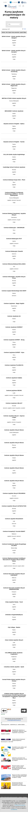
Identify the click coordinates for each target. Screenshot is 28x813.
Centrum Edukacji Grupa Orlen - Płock (14, 180)
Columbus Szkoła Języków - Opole (14, 667)
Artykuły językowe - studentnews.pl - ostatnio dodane (13, 724)
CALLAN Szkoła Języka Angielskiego (14, 154)
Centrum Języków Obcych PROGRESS (14, 493)
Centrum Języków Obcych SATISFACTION (14, 506)
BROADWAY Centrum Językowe (14, 111)
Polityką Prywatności (20, 805)
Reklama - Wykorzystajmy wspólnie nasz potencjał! (9, 797)
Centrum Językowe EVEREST (14, 327)
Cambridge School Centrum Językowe (14, 167)
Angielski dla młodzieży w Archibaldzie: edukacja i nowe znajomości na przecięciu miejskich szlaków (14, 732)
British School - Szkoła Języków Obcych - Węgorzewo (14, 85)
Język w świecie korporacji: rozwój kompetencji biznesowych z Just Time (13, 740)
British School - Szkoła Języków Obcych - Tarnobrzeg (14, 70)
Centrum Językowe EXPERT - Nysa (14, 352)
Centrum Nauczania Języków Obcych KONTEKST (14, 574)
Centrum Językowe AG (14, 316)
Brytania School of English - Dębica (14, 123)
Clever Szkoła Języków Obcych (14, 640)
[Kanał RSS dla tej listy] (8, 709)
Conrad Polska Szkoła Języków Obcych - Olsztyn (14, 680)
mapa (25, 28)
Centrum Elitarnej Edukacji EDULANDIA (14, 264)
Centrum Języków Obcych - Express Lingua (14, 416)
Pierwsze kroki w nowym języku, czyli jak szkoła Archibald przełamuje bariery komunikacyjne (19, 767)
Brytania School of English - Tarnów (14, 141)
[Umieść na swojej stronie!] (10, 709)
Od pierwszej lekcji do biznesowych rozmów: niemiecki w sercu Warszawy (19, 784)
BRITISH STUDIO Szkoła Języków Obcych (14, 98)
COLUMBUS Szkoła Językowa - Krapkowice (14, 653)
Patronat (24, 797)
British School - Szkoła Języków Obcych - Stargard (14, 37)
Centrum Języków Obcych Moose (14, 430)
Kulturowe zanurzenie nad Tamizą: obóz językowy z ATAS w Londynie (19, 759)
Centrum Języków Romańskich (14, 518)
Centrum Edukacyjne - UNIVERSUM (14, 227)
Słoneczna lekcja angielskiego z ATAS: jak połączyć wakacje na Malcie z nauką (19, 776)
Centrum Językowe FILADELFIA (14, 365)
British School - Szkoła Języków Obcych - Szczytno (14, 51)
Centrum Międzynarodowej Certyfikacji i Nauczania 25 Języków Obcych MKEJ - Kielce (14, 560)
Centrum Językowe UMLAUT (14, 403)
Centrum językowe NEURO (14, 390)
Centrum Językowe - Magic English (14, 303)
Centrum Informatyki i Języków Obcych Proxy (14, 277)
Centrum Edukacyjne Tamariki (14, 251)
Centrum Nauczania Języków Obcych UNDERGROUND (14, 588)
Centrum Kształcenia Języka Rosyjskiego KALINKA (14, 544)
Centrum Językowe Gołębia (14, 378)
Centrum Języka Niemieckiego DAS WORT (14, 290)
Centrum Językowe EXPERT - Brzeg (14, 339)
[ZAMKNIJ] (14, 809)
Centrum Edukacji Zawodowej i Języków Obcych (14, 214)
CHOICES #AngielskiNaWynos (14, 614)
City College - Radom (14, 627)
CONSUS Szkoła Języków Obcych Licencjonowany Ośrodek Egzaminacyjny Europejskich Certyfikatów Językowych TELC (14, 696)
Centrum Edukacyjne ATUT (14, 238)
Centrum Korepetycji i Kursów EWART (14, 531)
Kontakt (20, 797)
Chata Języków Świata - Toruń (14, 602)
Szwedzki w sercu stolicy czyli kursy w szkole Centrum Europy (19, 748)
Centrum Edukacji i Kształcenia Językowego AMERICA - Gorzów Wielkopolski (14, 194)
